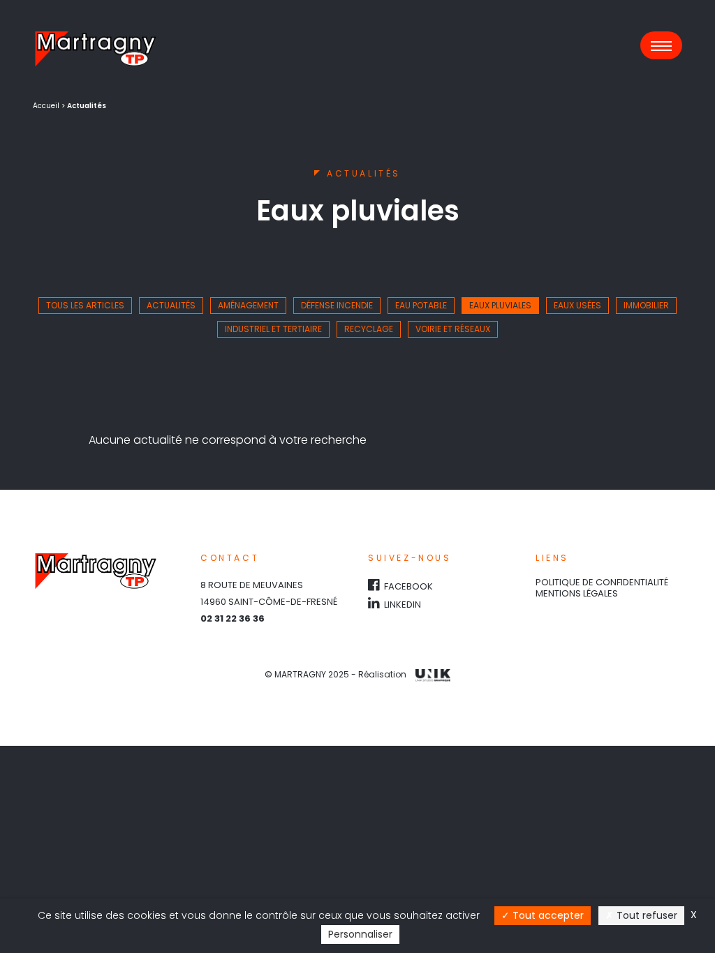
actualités (171, 305)
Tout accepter (547, 915)
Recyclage (368, 329)
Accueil (46, 105)
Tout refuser (645, 915)
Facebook (407, 586)
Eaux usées (577, 305)
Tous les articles (85, 305)
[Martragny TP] (96, 48)
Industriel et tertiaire (273, 329)
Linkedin (401, 604)
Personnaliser (360, 934)
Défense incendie (337, 305)
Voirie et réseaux (452, 329)
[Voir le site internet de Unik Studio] (429, 674)
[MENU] (661, 45)
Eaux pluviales (500, 305)
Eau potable (421, 305)
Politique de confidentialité (602, 582)
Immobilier (646, 305)
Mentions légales (577, 593)
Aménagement (248, 305)
